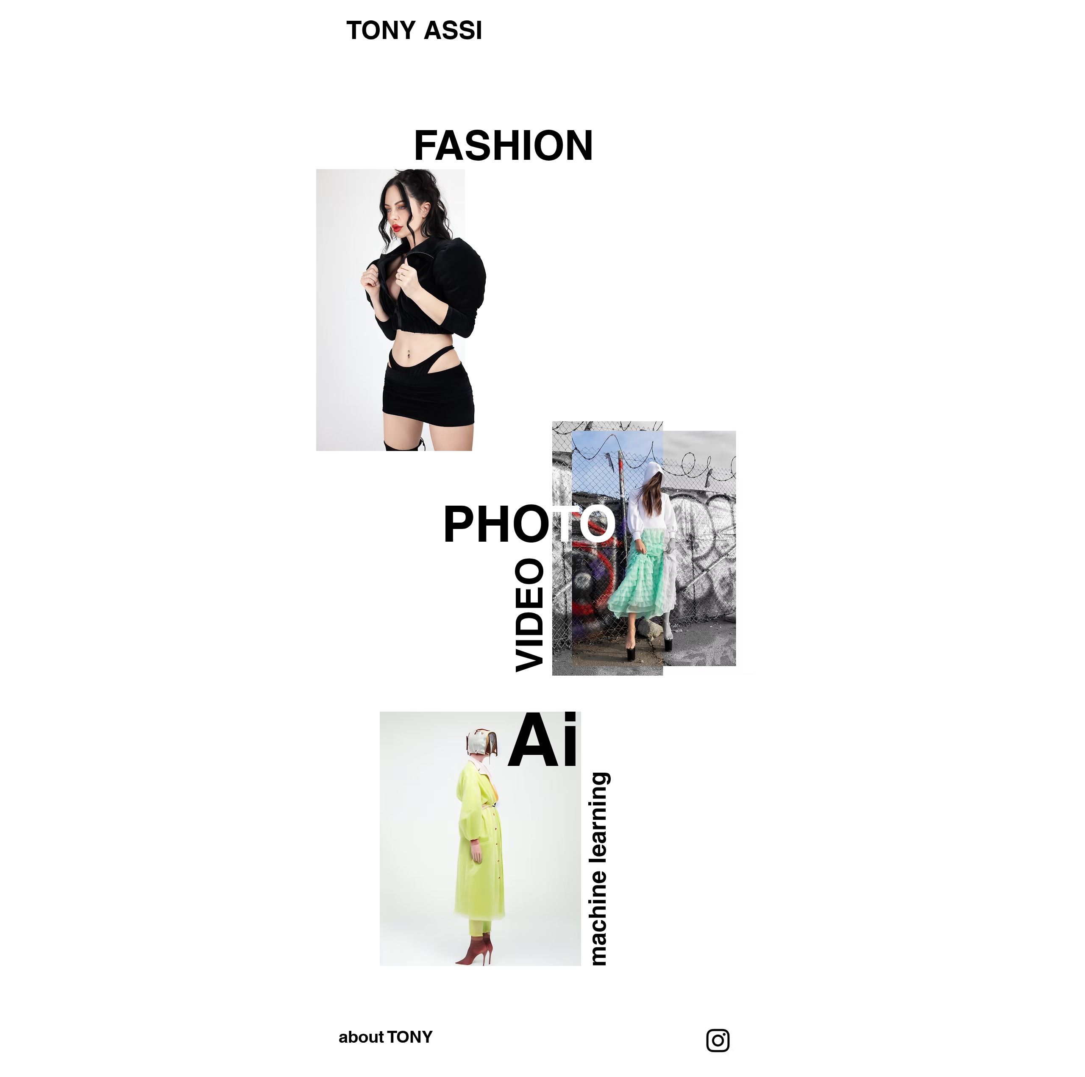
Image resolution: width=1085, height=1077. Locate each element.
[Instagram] (718, 1040)
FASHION (503, 144)
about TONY (386, 1036)
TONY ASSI (414, 29)
